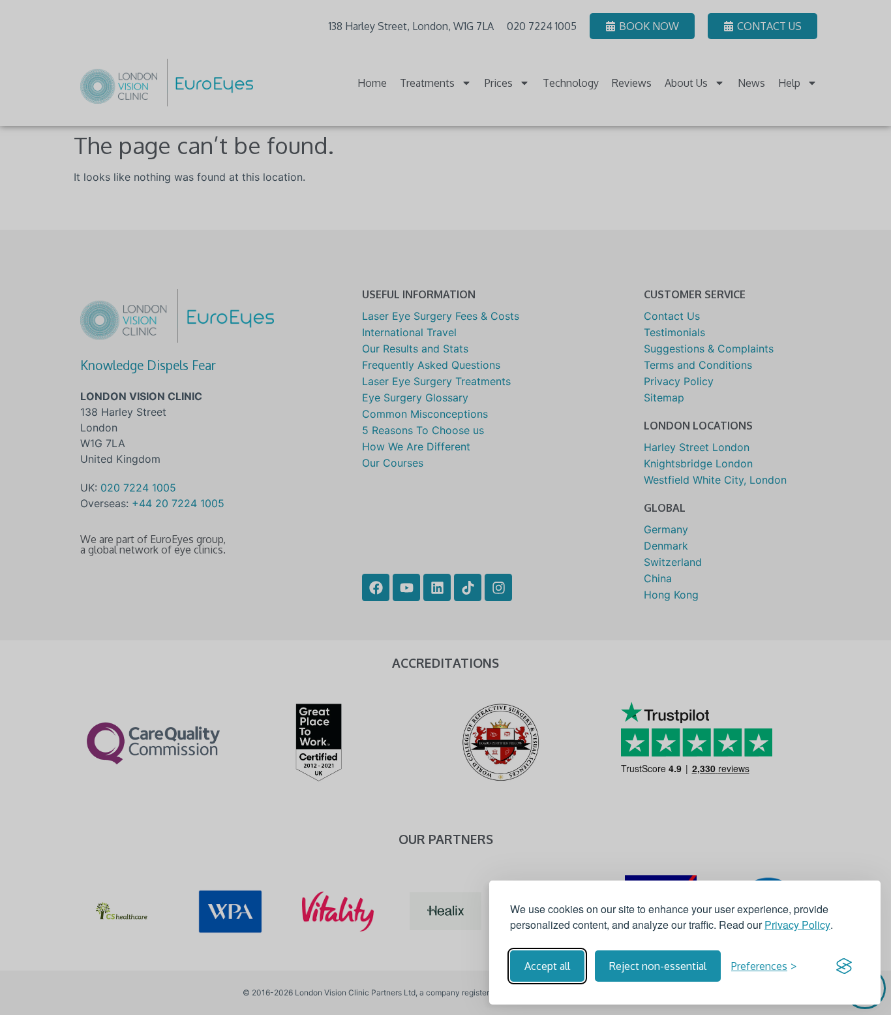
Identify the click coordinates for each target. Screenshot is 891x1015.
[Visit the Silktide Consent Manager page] (844, 966)
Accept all (547, 966)
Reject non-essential (657, 966)
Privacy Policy (797, 924)
